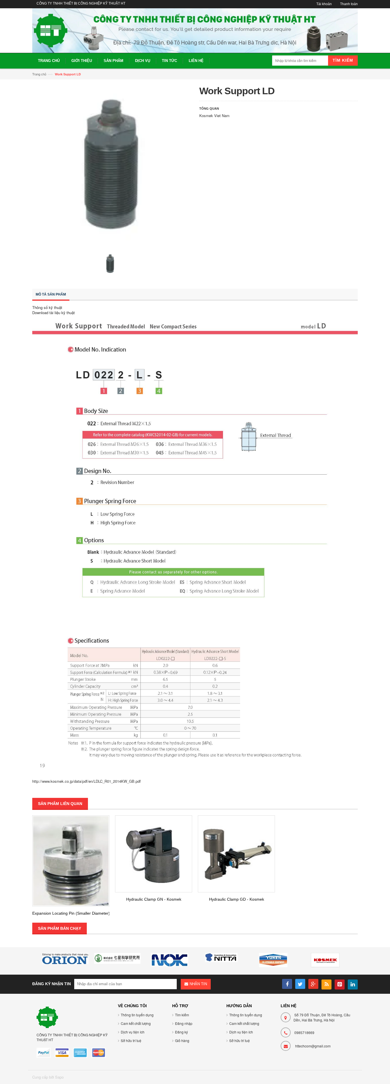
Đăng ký (181, 1031)
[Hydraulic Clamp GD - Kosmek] (236, 854)
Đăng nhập (183, 1023)
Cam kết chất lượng (136, 1023)
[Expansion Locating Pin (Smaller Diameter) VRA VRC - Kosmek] (70, 860)
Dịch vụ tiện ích (132, 1031)
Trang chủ (39, 74)
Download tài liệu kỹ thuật (53, 312)
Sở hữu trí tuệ (131, 1040)
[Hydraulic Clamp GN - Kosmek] (153, 854)
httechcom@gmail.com (313, 1045)
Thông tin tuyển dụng (137, 1014)
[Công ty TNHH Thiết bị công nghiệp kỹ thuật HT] (195, 30)
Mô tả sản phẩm (51, 294)
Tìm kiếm (182, 1014)
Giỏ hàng (182, 1040)
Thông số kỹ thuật (47, 307)
